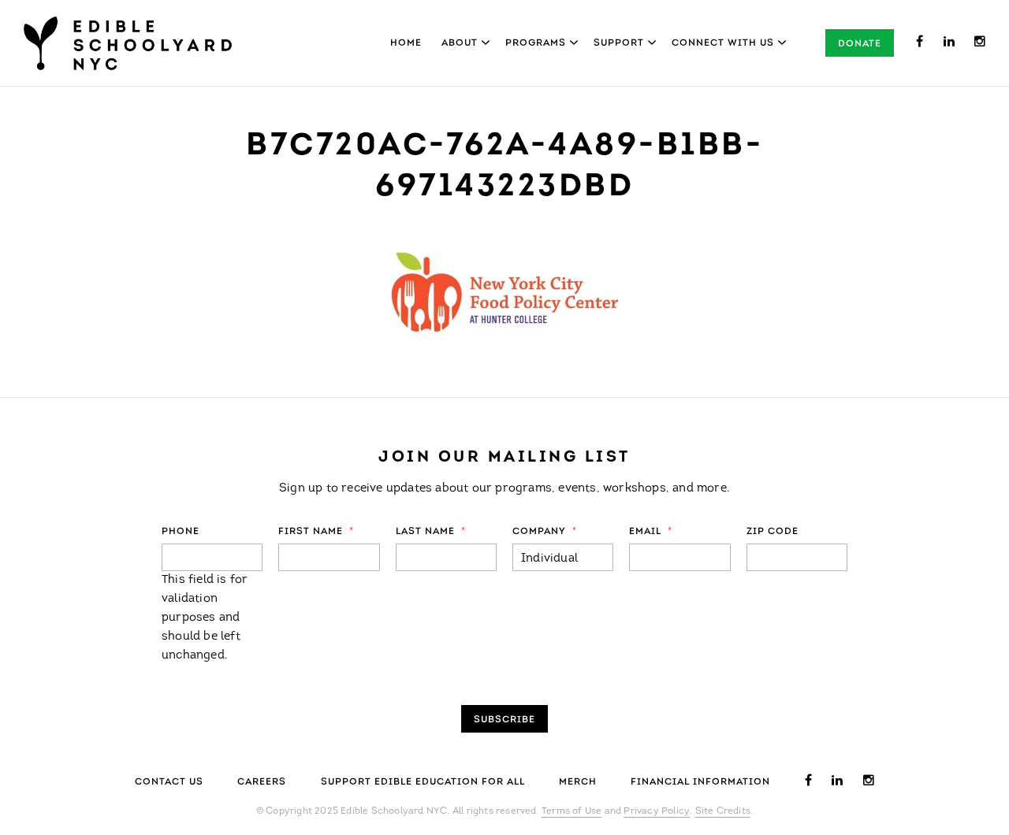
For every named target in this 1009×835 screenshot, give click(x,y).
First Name (316, 531)
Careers (261, 782)
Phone (180, 531)
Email (650, 531)
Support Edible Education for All (423, 782)
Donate (859, 44)
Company (544, 531)
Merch (578, 782)
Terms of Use (571, 811)
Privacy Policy (657, 811)
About (459, 43)
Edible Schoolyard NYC (128, 43)
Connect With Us (723, 43)
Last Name (431, 531)
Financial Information (700, 782)
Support (619, 43)
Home (406, 43)
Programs (535, 43)
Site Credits (722, 811)
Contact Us (169, 782)
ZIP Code (773, 531)
